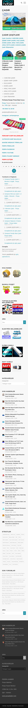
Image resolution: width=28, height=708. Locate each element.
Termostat (8, 561)
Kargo (8, 550)
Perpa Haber (9, 705)
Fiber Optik (19, 545)
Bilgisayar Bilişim (11, 537)
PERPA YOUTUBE (7, 152)
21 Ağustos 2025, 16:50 (8, 237)
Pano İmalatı (9, 553)
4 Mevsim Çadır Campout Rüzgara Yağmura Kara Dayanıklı (7, 65)
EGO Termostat (21, 539)
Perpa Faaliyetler (18, 553)
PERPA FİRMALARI (8, 146)
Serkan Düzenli (12, 558)
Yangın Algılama (5, 564)
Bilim (16, 537)
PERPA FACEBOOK (8, 149)
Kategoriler (5, 381)
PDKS (13, 553)
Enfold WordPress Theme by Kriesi (17, 705)
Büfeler (19, 537)
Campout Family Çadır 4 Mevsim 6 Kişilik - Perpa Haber (11, 181)
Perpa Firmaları (5, 556)
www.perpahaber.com (9, 696)
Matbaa (23, 550)
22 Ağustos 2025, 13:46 (8, 212)
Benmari (22, 534)
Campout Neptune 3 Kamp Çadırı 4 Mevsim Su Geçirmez (19, 65)
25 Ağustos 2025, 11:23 (8, 199)
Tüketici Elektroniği (14, 561)
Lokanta (15, 550)
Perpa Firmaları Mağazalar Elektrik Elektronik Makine (13, 586)
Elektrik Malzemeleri (13, 542)
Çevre (10, 564)
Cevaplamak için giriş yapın (12, 191)
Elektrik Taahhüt (20, 542)
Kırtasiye (11, 550)
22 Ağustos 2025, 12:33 (8, 224)
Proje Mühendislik (18, 556)
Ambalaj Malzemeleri (6, 534)
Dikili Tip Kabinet (5, 539)
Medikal (4, 553)
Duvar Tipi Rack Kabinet (13, 539)
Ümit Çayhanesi (15, 564)
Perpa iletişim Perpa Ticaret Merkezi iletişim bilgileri (13, 573)
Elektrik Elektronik (6, 542)
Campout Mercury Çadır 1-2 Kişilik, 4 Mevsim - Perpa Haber (12, 196)
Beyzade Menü (5, 537)
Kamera (4, 550)
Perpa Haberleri (11, 556)
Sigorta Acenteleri (19, 558)
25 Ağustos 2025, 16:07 (8, 185)
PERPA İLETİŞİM (7, 159)
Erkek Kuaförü (13, 545)
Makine (19, 550)
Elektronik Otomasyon (6, 545)
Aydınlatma (18, 534)
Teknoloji (4, 561)
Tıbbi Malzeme (21, 561)
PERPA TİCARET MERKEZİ (10, 156)
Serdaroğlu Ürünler (6, 558)
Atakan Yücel (13, 534)
